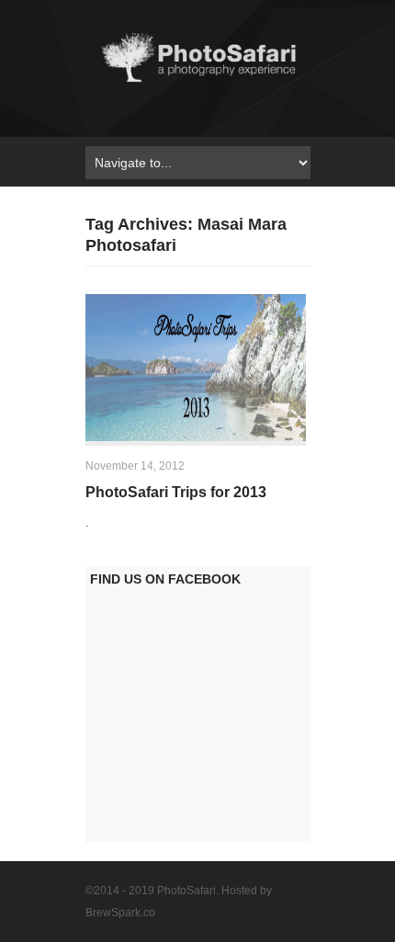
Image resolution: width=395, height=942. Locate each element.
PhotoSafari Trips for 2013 (175, 492)
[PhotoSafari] (197, 81)
